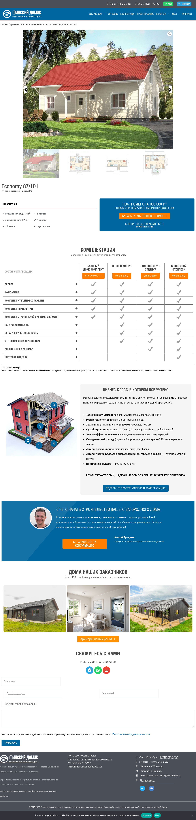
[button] (103, 14)
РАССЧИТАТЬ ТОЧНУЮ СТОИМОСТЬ (146, 216)
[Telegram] (142, 788)
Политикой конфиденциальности (131, 734)
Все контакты (147, 780)
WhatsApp (158, 766)
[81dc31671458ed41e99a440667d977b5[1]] (98, 89)
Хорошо (147, 815)
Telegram (186, 3)
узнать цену (121, 275)
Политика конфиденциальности (85, 766)
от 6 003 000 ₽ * (93, 275)
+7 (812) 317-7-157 (122, 3)
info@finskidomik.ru (171, 775)
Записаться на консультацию (85, 543)
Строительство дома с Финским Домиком (90, 759)
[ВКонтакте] (151, 788)
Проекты (14, 24)
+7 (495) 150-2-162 (150, 3)
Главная (4, 24)
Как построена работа (79, 763)
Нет (157, 815)
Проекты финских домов (55, 24)
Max (170, 3)
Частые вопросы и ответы (82, 756)
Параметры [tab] (10, 204)
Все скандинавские (31, 24)
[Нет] (192, 815)
